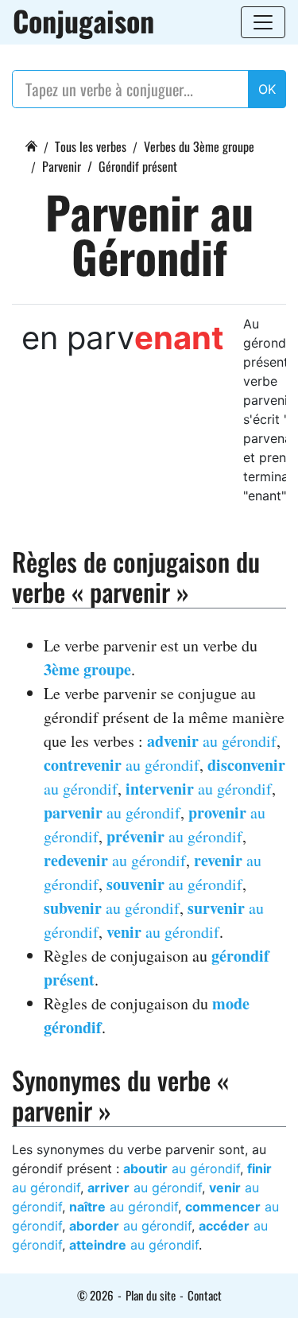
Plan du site (151, 1295)
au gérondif (212, 741)
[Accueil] (31, 144)
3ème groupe (87, 669)
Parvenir (61, 166)
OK (267, 89)
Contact (205, 1295)
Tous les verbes (90, 146)
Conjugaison (83, 21)
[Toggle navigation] (263, 22)
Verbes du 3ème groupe (199, 146)
